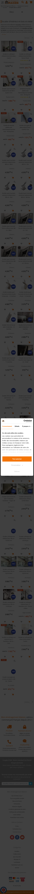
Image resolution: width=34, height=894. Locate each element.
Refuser (17, 471)
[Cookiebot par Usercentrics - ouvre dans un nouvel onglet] (24, 421)
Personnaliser (15, 465)
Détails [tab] (17, 426)
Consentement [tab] (7, 426)
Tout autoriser (17, 459)
